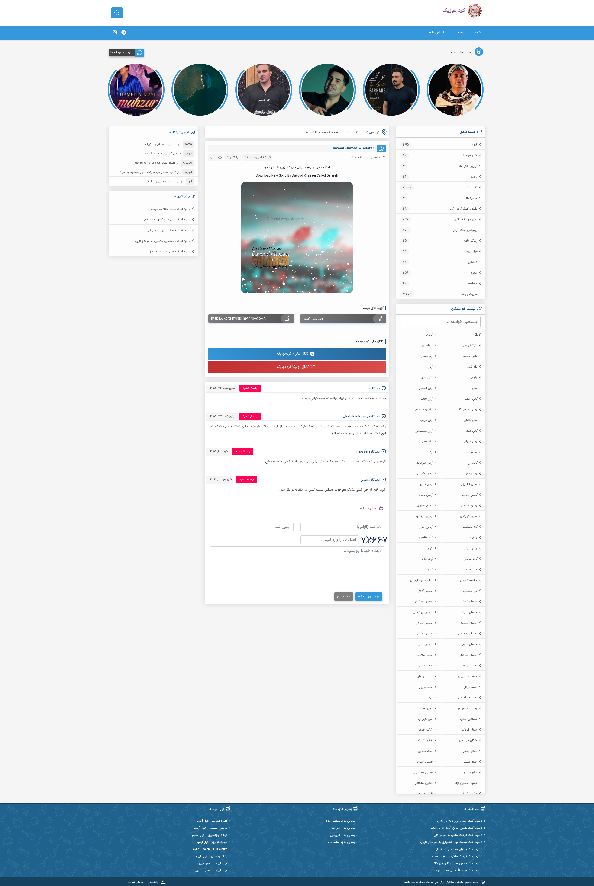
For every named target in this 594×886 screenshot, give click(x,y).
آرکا (431, 452)
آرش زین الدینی (423, 409)
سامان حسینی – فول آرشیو (210, 828)
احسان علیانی (424, 633)
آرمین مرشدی (424, 516)
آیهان (430, 569)
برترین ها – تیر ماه (343, 828)
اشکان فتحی (425, 730)
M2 (478, 335)
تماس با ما (436, 32)
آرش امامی (471, 399)
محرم (474, 273)
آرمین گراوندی (469, 516)
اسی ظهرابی (425, 719)
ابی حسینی (470, 591)
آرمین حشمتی (469, 505)
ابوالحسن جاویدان (421, 580)
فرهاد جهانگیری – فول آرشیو (209, 835)
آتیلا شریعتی (470, 345)
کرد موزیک (372, 132)
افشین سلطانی (424, 783)
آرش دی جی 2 (468, 409)
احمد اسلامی (425, 655)
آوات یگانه (427, 559)
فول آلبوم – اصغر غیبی (213, 863)
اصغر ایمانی (470, 751)
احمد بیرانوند (469, 665)
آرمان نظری (426, 484)
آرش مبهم (471, 431)
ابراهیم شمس (469, 580)
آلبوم (475, 144)
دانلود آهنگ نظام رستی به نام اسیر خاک (458, 863)
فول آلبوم (472, 251)
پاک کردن (343, 596)
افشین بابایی (469, 772)
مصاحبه (459, 32)
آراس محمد (470, 356)
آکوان (429, 548)
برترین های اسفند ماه (341, 842)
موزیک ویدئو (469, 294)
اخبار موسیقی (469, 155)
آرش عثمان (471, 420)
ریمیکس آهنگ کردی (465, 230)
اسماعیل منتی (469, 719)
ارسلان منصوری (468, 708)
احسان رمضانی (468, 633)
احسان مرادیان (468, 655)
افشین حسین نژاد (466, 783)
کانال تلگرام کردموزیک (293, 353)
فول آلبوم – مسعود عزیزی (211, 870)
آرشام (474, 452)
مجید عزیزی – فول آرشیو (211, 842)
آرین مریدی (470, 548)
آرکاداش (473, 463)
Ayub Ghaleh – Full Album (210, 849)
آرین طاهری (426, 537)
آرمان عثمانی (425, 473)
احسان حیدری (469, 623)
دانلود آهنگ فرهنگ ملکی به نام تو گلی (168, 230)
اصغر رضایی (425, 751)
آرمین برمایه (425, 495)
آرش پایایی (426, 399)
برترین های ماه (468, 166)
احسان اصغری (424, 601)
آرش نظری (426, 441)
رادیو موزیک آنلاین (466, 219)
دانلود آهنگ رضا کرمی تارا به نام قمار (154, 163)
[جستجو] (117, 13)
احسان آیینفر (470, 601)
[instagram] (114, 33)
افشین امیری (425, 762)
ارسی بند (427, 708)
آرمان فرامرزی (469, 484)
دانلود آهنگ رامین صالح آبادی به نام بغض (166, 220)
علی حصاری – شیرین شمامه (164, 181)
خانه (478, 32)
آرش (475, 388)
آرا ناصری (427, 345)
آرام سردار (427, 356)
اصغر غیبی (471, 762)
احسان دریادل (424, 623)
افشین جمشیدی (423, 772)
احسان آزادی (425, 591)
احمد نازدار (471, 687)
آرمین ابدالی (470, 495)
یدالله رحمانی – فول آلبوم (211, 856)
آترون (429, 335)
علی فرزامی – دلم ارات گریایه (161, 144)
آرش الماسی (425, 388)
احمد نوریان (425, 687)
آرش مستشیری (423, 431)
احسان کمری (425, 644)
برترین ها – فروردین (342, 835)
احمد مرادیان (425, 676)
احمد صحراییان (468, 676)
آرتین (474, 377)
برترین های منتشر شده (340, 821)
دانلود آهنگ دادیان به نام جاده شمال (169, 252)
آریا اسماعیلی (470, 527)
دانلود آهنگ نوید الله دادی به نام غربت (458, 870)
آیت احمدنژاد (469, 569)
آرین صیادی (470, 537)
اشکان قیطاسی (468, 740)
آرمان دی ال (470, 473)
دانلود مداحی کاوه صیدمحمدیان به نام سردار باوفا (147, 172)
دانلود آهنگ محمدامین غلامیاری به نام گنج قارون (162, 241)
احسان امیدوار (468, 612)
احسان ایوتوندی (423, 612)
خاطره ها (472, 198)
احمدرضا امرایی (468, 697)
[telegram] (123, 33)
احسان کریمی (469, 644)
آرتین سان (427, 377)
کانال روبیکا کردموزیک (293, 367)
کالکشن (473, 262)
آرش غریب (426, 420)
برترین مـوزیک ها (121, 52)
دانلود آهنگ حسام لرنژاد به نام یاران (170, 209)
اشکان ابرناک (470, 730)
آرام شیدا (472, 367)
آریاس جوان (425, 527)
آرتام (430, 367)
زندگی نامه (471, 241)
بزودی (474, 177)
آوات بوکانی (470, 559)
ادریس (429, 697)
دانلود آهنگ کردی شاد (464, 209)
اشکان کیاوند (425, 740)
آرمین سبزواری (424, 505)
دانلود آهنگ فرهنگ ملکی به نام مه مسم (457, 856)
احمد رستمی (425, 665)
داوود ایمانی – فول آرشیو (211, 821)
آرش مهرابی (470, 441)
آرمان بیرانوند (424, 463)
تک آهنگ (472, 187)
